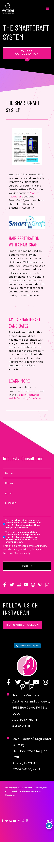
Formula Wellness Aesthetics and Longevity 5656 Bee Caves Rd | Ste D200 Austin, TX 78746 (31, 707)
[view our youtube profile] (26, 584)
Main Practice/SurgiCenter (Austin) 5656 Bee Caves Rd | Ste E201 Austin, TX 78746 (31, 751)
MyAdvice (10, 795)
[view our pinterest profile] (40, 584)
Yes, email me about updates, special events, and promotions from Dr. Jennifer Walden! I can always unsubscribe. (23, 524)
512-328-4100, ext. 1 (26, 769)
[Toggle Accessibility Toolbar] (49, 825)
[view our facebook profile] (4, 584)
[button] (22, 625)
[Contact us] (48, 821)
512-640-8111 (21, 725)
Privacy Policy (30, 549)
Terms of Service (13, 553)
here (35, 391)
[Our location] (51, 821)
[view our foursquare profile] (47, 584)
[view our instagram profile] (33, 584)
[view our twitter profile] (11, 584)
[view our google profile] (19, 584)
